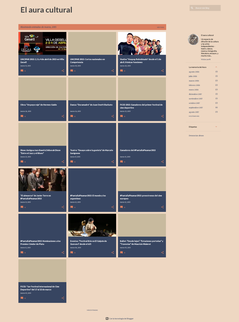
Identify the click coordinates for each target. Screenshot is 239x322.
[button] (62, 71)
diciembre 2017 (195, 94)
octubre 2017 (194, 103)
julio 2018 (193, 76)
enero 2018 (193, 90)
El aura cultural (46, 9)
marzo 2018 (194, 81)
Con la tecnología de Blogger (121, 318)
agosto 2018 (194, 72)
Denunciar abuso (196, 135)
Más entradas (92, 310)
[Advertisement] (176, 69)
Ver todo (160, 27)
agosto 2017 (194, 112)
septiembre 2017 (196, 108)
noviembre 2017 (196, 99)
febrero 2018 (194, 85)
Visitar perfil (205, 59)
